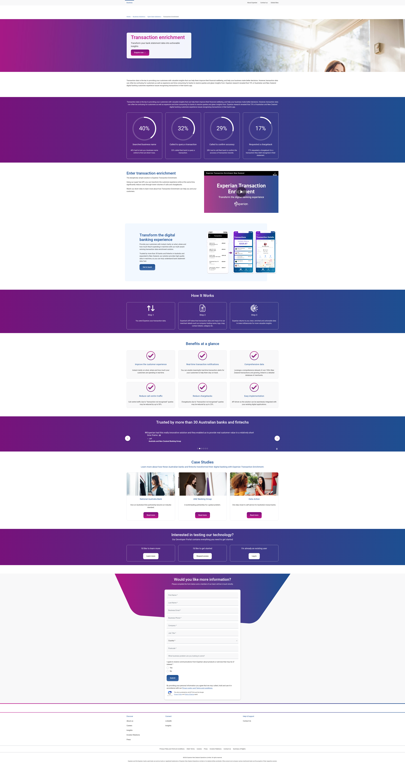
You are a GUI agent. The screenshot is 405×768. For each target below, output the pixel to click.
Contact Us (247, 721)
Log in (254, 556)
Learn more (150, 556)
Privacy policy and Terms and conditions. (197, 688)
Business (129, 2)
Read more (151, 515)
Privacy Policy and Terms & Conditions (172, 749)
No (171, 671)
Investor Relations (133, 735)
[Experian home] (137, 10)
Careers (129, 726)
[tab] (197, 448)
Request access (203, 556)
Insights (129, 730)
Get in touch (147, 267)
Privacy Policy (178, 694)
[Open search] (276, 9)
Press (129, 740)
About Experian (252, 2)
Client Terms (191, 749)
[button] (153, 9)
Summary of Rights (239, 749)
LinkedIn (168, 721)
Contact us (264, 2)
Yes (171, 668)
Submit (172, 678)
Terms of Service (189, 694)
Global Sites (274, 2)
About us (130, 721)
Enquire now (139, 53)
